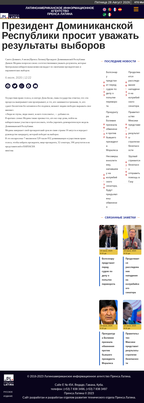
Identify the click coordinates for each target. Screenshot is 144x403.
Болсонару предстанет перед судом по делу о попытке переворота (111, 89)
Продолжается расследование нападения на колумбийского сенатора (134, 89)
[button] (7, 85)
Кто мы (139, 2)
